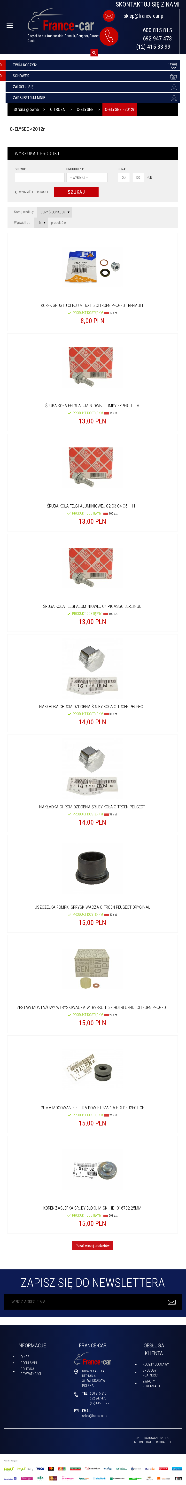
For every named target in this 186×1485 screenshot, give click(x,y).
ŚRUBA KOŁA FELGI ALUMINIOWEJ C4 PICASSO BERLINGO (92, 606)
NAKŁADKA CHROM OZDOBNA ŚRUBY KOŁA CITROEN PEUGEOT (92, 706)
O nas (25, 1357)
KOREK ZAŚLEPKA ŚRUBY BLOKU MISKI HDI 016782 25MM (92, 1208)
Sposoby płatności (150, 1372)
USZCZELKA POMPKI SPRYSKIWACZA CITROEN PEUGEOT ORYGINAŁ (92, 907)
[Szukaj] (94, 52)
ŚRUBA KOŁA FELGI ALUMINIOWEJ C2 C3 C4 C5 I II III (92, 505)
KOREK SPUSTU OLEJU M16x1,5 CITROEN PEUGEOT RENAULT (92, 305)
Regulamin (29, 1363)
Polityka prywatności (31, 1371)
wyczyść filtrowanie (32, 192)
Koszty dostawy (156, 1364)
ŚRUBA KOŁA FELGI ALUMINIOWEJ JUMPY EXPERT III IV (92, 405)
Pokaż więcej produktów (92, 1246)
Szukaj (76, 192)
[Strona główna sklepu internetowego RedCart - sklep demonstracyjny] (61, 21)
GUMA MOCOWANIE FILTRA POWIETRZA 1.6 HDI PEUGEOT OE (92, 1107)
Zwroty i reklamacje (152, 1383)
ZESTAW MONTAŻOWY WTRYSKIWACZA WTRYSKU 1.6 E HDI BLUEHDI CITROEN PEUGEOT (92, 1007)
